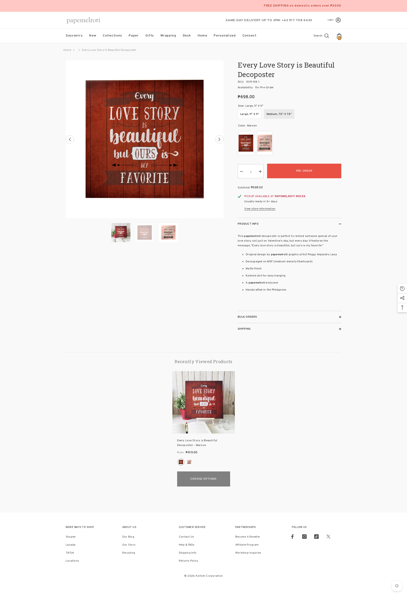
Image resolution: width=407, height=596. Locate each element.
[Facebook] (292, 536)
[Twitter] (328, 536)
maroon (180, 462)
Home (67, 50)
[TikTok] (316, 536)
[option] (145, 139)
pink (189, 462)
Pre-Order (304, 171)
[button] (70, 139)
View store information (259, 209)
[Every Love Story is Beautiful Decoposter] (203, 402)
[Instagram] (304, 536)
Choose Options (203, 479)
